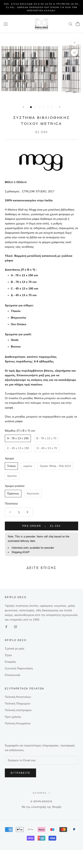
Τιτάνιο (11, 466)
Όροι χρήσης (13, 716)
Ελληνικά (40, 793)
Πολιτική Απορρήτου (18, 723)
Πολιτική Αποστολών (18, 696)
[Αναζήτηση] (70, 23)
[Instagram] (15, 626)
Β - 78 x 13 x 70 (46, 438)
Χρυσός (12, 475)
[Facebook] (6, 626)
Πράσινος (13, 493)
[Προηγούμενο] (23, 107)
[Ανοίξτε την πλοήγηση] (6, 23)
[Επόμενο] (59, 107)
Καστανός (33, 493)
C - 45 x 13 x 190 (18, 448)
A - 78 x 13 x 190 (18, 438)
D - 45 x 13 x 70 (47, 448)
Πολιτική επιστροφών (18, 710)
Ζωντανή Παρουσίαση (19, 668)
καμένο (27, 466)
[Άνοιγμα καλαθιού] (77, 24)
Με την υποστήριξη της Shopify (41, 806)
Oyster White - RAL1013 (55, 466)
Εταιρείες (10, 661)
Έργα (8, 655)
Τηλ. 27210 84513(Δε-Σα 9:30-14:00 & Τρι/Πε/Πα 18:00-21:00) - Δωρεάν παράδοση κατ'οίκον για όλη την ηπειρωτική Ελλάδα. (41, 7)
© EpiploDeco (41, 801)
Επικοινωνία (12, 675)
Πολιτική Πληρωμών (17, 703)
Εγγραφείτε (20, 773)
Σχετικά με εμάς (14, 648)
